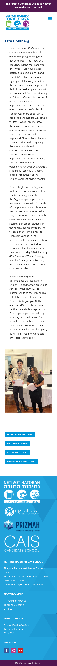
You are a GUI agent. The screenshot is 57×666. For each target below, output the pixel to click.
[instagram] (13, 650)
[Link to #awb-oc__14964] (50, 19)
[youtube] (20, 650)
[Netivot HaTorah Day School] (17, 15)
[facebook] (6, 650)
